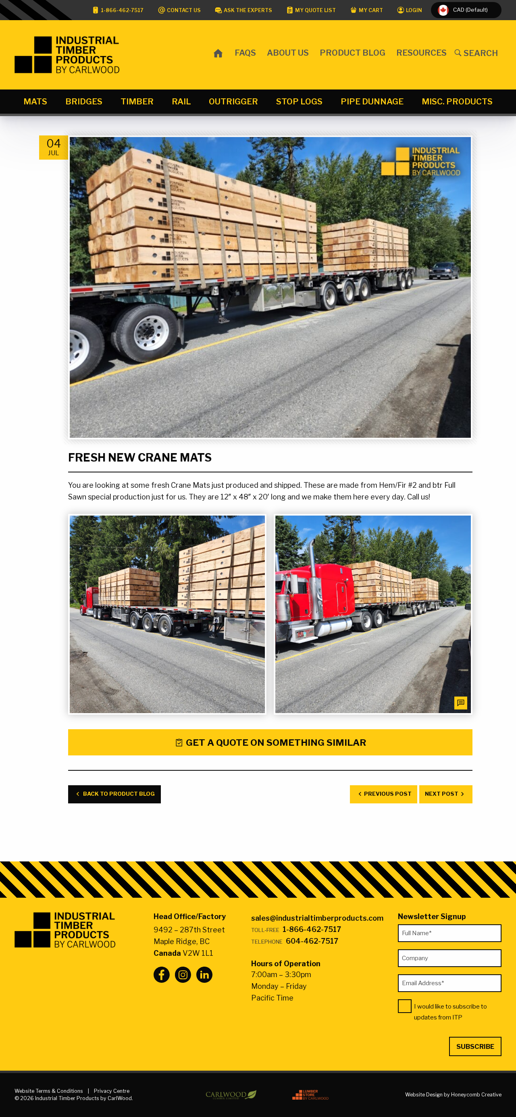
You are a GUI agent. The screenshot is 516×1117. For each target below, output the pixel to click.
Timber (137, 101)
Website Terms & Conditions (49, 1091)
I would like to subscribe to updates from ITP (450, 1012)
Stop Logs (299, 101)
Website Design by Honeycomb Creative (453, 1095)
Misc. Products (457, 101)
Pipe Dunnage (372, 101)
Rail (181, 101)
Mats (35, 101)
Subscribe (475, 1046)
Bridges (83, 101)
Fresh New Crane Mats (140, 457)
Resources (421, 53)
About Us (288, 53)
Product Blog (352, 53)
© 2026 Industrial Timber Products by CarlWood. (74, 1098)
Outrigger (233, 101)
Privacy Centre (111, 1091)
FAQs (245, 53)
